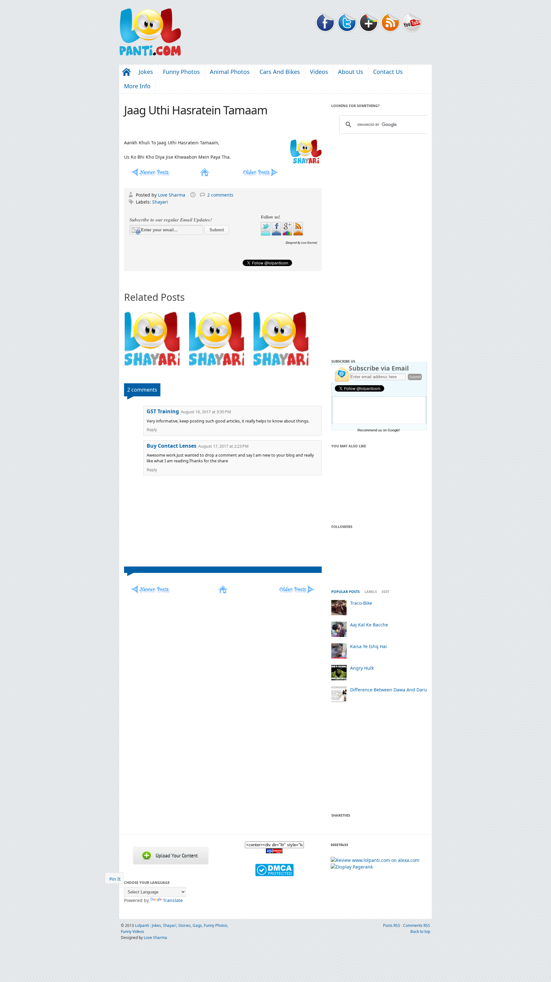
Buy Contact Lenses (171, 445)
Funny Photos (181, 72)
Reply (152, 429)
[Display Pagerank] (352, 867)
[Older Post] (260, 174)
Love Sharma (172, 195)
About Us (350, 72)
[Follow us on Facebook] (277, 234)
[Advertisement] (379, 244)
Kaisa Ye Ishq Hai (368, 646)
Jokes (146, 72)
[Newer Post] (149, 174)
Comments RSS (416, 925)
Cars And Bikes (280, 72)
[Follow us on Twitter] (266, 234)
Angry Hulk (362, 668)
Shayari (160, 202)
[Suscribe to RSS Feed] (298, 234)
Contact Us (388, 72)
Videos (319, 72)
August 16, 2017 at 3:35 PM (206, 412)
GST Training (163, 411)
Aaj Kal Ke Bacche (369, 625)
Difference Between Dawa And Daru (388, 690)
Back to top (420, 931)
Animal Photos (230, 72)
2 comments (220, 195)
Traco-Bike (361, 603)
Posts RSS (392, 925)
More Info (137, 86)
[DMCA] (274, 874)
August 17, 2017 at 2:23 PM (223, 446)
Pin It (115, 879)
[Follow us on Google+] (288, 234)
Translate (173, 900)
